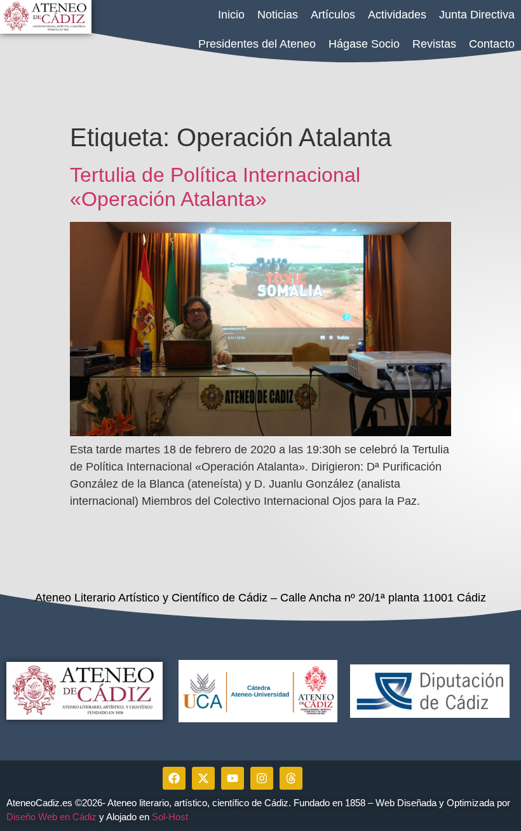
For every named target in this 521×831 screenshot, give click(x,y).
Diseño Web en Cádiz (51, 816)
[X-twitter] (203, 778)
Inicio (231, 14)
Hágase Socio (364, 44)
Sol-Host (171, 816)
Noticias (277, 14)
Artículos (333, 14)
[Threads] (291, 778)
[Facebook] (174, 778)
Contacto (492, 44)
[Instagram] (261, 778)
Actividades (397, 14)
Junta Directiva (477, 14)
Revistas (434, 44)
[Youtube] (232, 778)
